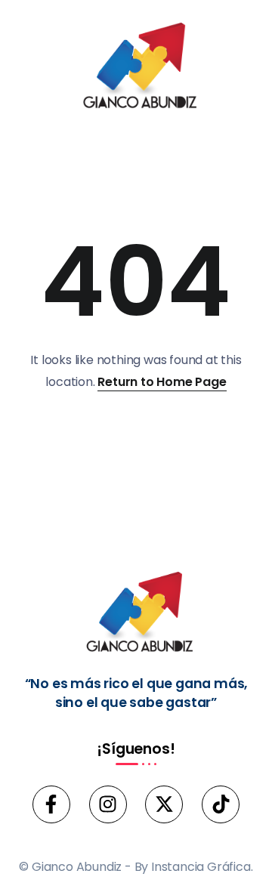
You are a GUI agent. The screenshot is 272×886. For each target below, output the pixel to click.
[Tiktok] (221, 804)
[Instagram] (108, 804)
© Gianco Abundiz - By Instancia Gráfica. (135, 866)
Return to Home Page (161, 382)
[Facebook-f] (51, 804)
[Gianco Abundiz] (136, 68)
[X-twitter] (164, 804)
